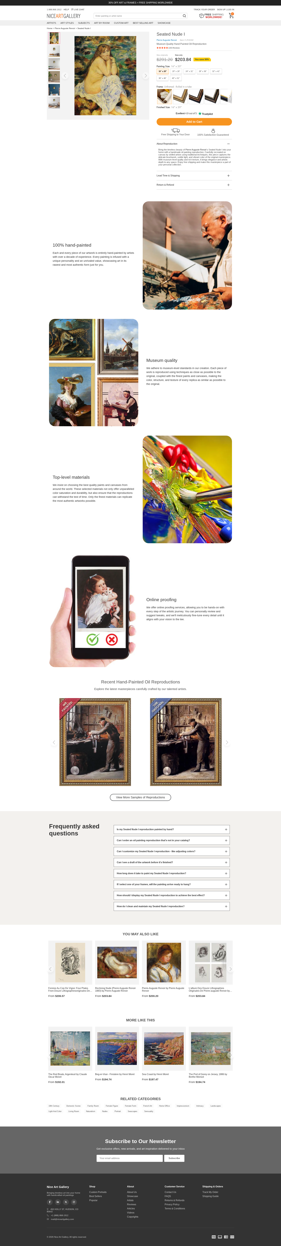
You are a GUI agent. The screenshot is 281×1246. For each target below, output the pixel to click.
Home (49, 28)
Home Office (164, 1106)
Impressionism (183, 1106)
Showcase (164, 23)
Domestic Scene (73, 1106)
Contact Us (170, 1192)
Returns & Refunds (174, 1200)
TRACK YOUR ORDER (204, 9)
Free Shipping (212, 16)
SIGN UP (221, 9)
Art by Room (102, 23)
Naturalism (90, 1111)
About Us (132, 1192)
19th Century (54, 1106)
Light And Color (55, 1111)
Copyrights (132, 1217)
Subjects (84, 23)
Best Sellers (95, 1196)
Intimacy (200, 1106)
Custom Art (121, 23)
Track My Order (210, 1192)
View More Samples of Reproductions (140, 797)
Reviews (131, 1204)
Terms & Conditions (175, 1208)
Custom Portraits (98, 1192)
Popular (93, 1200)
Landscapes (216, 1106)
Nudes (105, 1111)
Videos (130, 1212)
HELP (66, 9)
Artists (51, 23)
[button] (64, 75)
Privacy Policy (172, 1204)
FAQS (168, 1196)
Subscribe (174, 1158)
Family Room (93, 1106)
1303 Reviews (174, 48)
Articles (131, 1208)
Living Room (73, 1111)
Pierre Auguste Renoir (65, 28)
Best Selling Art (143, 23)
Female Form (130, 1106)
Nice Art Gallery (69, 16)
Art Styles (67, 23)
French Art (147, 1106)
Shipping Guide (210, 1196)
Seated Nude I (84, 28)
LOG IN (230, 9)
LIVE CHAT (79, 9)
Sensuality (148, 1111)
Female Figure (112, 1106)
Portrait (118, 1111)
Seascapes (132, 1111)
